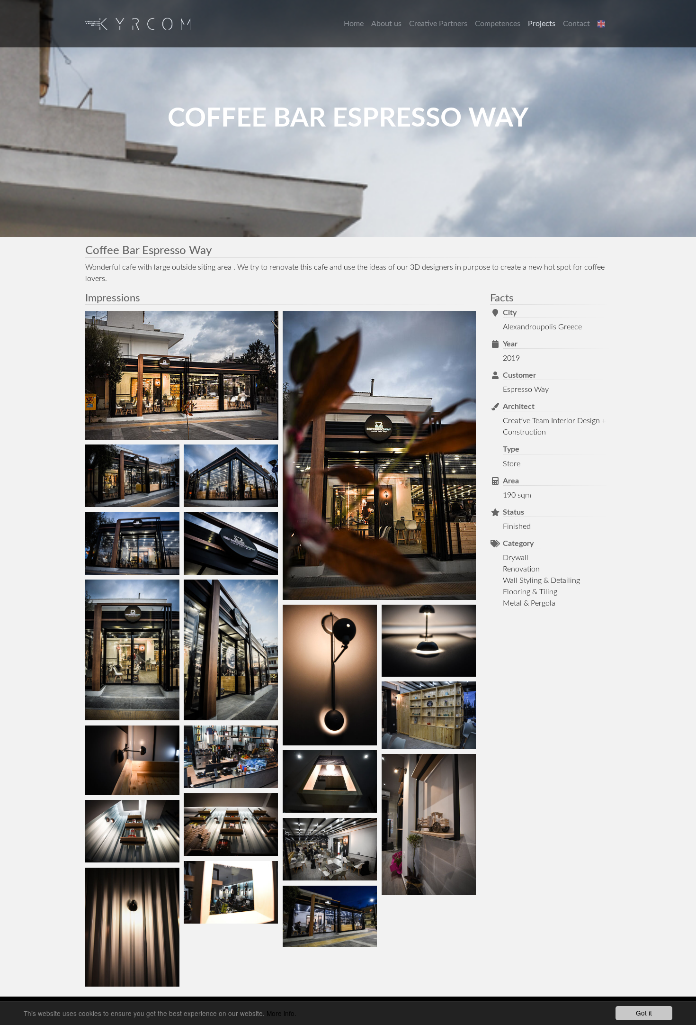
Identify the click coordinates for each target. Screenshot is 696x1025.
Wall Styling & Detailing (541, 580)
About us (386, 23)
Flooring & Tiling (530, 592)
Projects (541, 23)
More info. (281, 1013)
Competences (497, 23)
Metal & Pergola (529, 603)
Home (354, 23)
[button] (602, 23)
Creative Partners (438, 23)
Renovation (521, 569)
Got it (644, 1012)
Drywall (515, 558)
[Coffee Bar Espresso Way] (182, 375)
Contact (576, 23)
